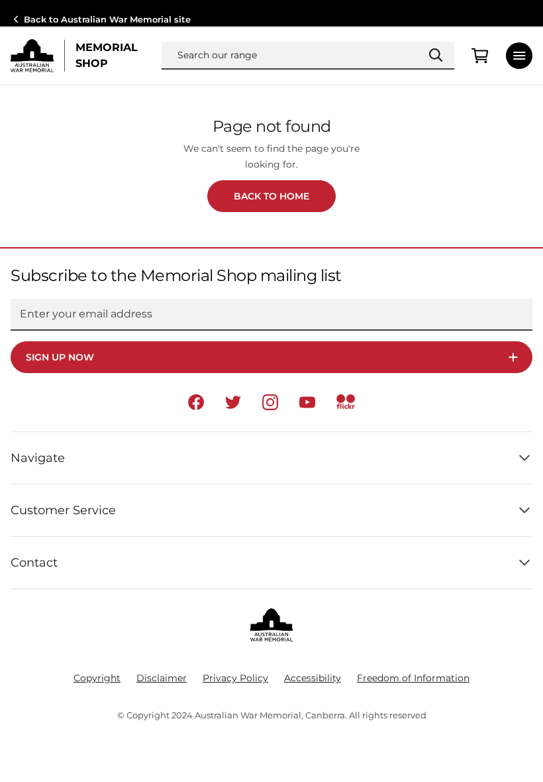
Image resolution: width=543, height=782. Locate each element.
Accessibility (312, 678)
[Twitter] (233, 402)
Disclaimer (161, 678)
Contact (34, 562)
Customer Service (63, 510)
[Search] (436, 55)
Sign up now (60, 357)
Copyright (97, 678)
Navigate (38, 458)
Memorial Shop (106, 55)
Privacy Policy (235, 678)
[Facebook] (196, 402)
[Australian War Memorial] (32, 55)
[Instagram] (270, 402)
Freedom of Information (413, 678)
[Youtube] (307, 402)
